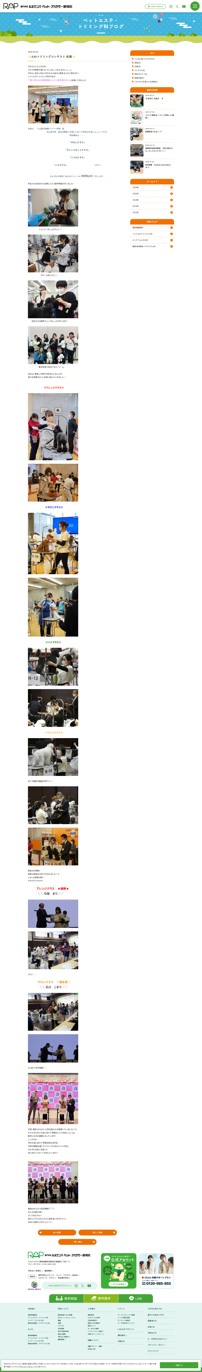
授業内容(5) (139, 78)
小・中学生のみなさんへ (157, 1339)
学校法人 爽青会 (34, 1270)
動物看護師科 (138, 227)
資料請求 (121, 1335)
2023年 (136, 206)
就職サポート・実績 (95, 1346)
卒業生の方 (152, 1333)
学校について (63, 1308)
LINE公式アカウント (126, 1329)
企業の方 (151, 1327)
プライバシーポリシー (157, 1345)
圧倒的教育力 (92, 1320)
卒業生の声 (92, 1349)
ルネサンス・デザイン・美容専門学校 (53, 1278)
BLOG (30, 1329)
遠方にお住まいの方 (156, 1315)
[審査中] (53, 805)
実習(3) (138, 62)
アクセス (61, 1326)
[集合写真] (53, 345)
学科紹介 (31, 1308)
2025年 (136, 193)
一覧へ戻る (77, 1241)
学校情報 (61, 1328)
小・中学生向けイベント (126, 1323)
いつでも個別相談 (124, 1317)
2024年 (136, 200)
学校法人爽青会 (63, 1337)
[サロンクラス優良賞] (53, 1011)
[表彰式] (53, 1098)
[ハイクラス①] (53, 666)
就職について (93, 1340)
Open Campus (157, 6)
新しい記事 (98, 1232)
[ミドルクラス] (53, 757)
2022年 (136, 212)
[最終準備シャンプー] (53, 207)
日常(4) (138, 66)
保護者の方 (152, 1320)
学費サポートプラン (95, 1334)
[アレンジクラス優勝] (53, 913)
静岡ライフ (92, 1326)
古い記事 (57, 1232)
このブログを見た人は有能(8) (146, 81)
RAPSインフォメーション (67, 1317)
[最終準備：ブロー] (53, 253)
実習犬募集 (62, 1334)
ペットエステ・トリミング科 (142, 234)
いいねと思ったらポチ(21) (145, 59)
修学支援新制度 (63, 1331)
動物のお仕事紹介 (94, 1323)
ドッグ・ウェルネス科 (140, 240)
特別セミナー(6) (141, 74)
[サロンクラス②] (53, 607)
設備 (59, 1323)
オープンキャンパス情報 (126, 1315)
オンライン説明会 (124, 1320)
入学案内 (91, 1308)
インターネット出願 (95, 1331)
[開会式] (53, 104)
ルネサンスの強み (94, 1317)
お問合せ (121, 1341)
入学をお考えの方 (155, 1308)
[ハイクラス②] (53, 708)
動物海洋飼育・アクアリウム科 (144, 246)
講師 (59, 1320)
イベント (121, 1308)
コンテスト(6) (140, 70)
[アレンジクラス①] (53, 426)
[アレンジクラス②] (53, 482)
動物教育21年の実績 (65, 1315)
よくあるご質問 (93, 1328)
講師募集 (48, 1270)
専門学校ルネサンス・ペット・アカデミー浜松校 (58, 1275)
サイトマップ (153, 1351)
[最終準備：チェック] (53, 299)
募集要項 (91, 1315)
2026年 (136, 187)
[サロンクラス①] (53, 543)
